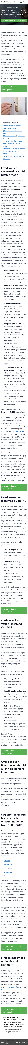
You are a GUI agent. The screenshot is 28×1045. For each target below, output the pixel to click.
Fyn (18, 987)
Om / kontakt (7, 1042)
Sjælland (4, 990)
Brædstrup (8, 872)
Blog (14, 1042)
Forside (2, 1042)
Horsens (7, 861)
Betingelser (24, 1042)
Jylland (11, 987)
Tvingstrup (8, 868)
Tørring (6, 876)
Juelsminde (8, 864)
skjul (21, 122)
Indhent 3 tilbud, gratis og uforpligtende (14, 20)
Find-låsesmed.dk (8, 2)
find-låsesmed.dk (17, 431)
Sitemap (18, 1042)
